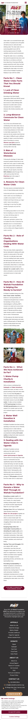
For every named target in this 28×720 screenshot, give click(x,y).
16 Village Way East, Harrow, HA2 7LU (15, 688)
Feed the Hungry (14, 628)
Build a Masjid (14, 630)
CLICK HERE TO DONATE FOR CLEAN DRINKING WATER (14, 588)
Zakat (14, 644)
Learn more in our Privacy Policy (9, 708)
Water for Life (14, 625)
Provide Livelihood (14, 632)
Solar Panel (14, 654)
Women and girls (9, 142)
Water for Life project (11, 513)
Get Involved (14, 668)
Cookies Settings (14, 716)
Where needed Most (14, 637)
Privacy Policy (14, 675)
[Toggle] (26, 2)
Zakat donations (17, 387)
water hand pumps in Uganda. (13, 455)
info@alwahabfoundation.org (15, 685)
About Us (14, 661)
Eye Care (14, 649)
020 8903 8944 (15, 682)
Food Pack (14, 651)
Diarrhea (6, 176)
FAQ (14, 670)
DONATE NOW (13, 694)
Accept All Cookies (14, 712)
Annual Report (14, 663)
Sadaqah (6, 387)
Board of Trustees (14, 665)
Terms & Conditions (14, 673)
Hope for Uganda (14, 635)
